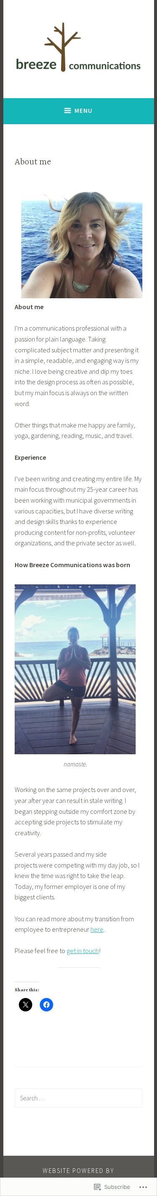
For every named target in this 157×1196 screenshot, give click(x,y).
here (96, 929)
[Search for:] (78, 1098)
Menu (84, 111)
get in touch (83, 950)
